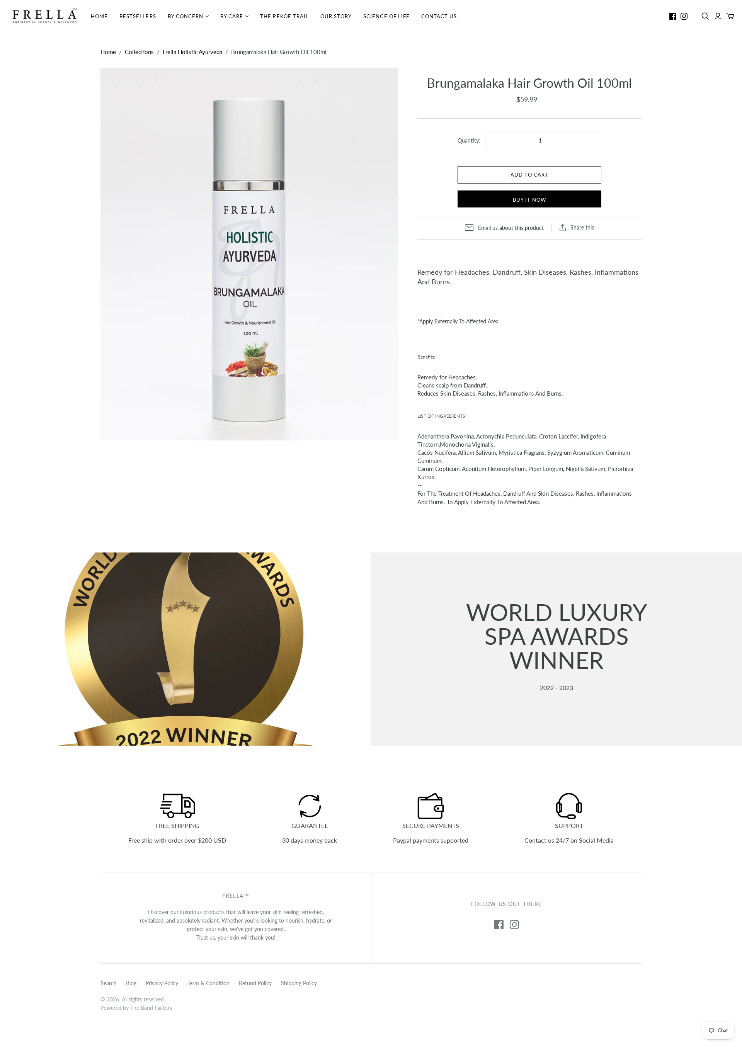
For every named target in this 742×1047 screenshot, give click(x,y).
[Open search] (705, 16)
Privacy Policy (162, 983)
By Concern (185, 16)
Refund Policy (255, 983)
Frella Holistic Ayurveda (192, 51)
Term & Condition (208, 983)
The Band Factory (151, 1008)
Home (99, 16)
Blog (131, 983)
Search (108, 983)
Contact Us (439, 16)
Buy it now (529, 200)
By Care (231, 16)
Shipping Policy (299, 983)
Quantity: (469, 140)
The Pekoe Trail (284, 16)
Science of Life (386, 16)
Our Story (336, 16)
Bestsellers (137, 16)
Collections (139, 51)
